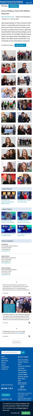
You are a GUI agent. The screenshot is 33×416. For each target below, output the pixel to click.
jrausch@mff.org (5, 251)
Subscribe (6, 395)
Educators (4, 358)
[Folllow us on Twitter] (2, 388)
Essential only (15, 413)
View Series (20, 45)
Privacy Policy (22, 408)
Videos (3, 365)
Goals (19, 364)
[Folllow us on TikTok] (12, 388)
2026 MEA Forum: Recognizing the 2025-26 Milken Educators (7, 201)
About (3, 356)
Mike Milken (21, 379)
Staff (19, 381)
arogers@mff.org (5, 274)
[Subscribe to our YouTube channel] (6, 388)
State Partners (22, 383)
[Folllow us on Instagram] (8, 388)
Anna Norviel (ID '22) (7, 17)
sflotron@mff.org (5, 262)
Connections (5, 367)
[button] (16, 287)
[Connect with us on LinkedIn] (10, 388)
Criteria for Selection (24, 366)
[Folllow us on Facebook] (4, 388)
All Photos (14, 6)
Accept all (26, 413)
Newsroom (4, 361)
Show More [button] (16, 342)
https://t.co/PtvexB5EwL (19, 333)
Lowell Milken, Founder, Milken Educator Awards (23, 374)
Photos (3, 363)
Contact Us (4, 369)
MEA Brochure (22, 370)
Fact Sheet (21, 368)
